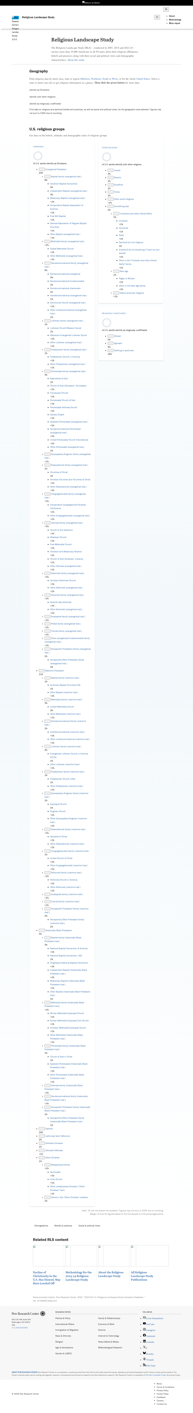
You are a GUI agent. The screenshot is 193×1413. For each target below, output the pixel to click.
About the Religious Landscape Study (110, 1274)
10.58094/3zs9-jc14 (47, 1300)
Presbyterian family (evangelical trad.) (69, 349)
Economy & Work (106, 1324)
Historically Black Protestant (58, 930)
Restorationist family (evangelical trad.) (69, 465)
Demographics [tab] (41, 1225)
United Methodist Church (62, 706)
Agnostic (118, 343)
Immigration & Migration (67, 1329)
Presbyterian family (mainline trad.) (67, 771)
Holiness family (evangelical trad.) (67, 522)
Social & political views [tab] (89, 1225)
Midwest (85, 78)
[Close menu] (166, 9)
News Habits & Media (108, 1341)
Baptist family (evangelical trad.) (66, 176)
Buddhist (118, 184)
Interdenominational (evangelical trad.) (68, 295)
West (114, 78)
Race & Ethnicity (63, 1335)
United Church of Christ (61, 858)
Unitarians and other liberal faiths (136, 213)
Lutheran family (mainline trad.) (66, 746)
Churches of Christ (59, 472)
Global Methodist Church (62, 248)
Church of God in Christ (61, 1056)
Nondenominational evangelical (65, 273)
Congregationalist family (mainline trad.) (70, 851)
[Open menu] (157, 17)
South (105, 78)
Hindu (117, 191)
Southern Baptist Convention (64, 183)
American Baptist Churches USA (65, 685)
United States (143, 78)
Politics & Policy (62, 1318)
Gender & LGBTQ (63, 1353)
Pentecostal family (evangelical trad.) (68, 371)
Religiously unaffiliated (114, 313)
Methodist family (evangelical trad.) (67, 241)
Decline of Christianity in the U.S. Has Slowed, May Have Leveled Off (46, 1277)
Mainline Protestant (54, 670)
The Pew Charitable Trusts (156, 1375)
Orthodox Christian (54, 1143)
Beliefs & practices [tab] (63, 1225)
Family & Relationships (109, 1318)
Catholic (49, 1128)
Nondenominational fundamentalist (67, 281)
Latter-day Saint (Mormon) (57, 1136)
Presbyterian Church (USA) (62, 778)
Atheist (117, 336)
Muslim (117, 177)
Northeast (96, 78)
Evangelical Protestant (55, 169)
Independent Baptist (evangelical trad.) (68, 190)
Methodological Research (110, 1347)
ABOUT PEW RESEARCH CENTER (24, 1372)
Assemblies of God (59, 378)
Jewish (117, 170)
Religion (59, 1341)
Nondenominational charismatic (65, 288)
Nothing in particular (124, 350)
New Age (124, 271)
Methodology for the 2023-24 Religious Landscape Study (79, 1276)
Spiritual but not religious (131, 242)
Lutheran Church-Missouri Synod (65, 328)
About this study (75, 59)
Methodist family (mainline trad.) (66, 699)
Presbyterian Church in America (65, 356)
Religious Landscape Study (38, 17)
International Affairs (64, 1324)
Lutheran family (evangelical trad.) (67, 320)
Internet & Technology (108, 1335)
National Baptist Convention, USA (66, 955)
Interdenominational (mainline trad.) (67, 731)
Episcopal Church (58, 804)
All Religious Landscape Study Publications (142, 1276)
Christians (38, 146)
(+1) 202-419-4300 (20, 1327)
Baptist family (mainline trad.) (65, 677)
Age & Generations (64, 1347)
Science (102, 1329)
